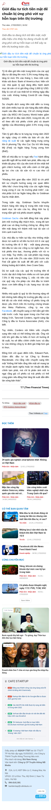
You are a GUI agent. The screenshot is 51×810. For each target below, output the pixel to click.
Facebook (7, 311)
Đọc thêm (8, 423)
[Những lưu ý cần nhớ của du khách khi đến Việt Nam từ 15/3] (10, 533)
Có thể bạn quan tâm (15, 509)
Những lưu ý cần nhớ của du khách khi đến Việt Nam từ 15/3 (33, 532)
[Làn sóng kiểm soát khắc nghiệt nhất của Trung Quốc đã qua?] (38, 478)
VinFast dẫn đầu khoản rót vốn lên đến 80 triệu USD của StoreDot (26, 715)
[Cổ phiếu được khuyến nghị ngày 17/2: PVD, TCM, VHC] (10, 588)
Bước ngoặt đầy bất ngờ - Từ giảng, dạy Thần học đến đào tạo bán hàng (24, 636)
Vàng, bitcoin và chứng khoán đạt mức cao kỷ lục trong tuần (32, 569)
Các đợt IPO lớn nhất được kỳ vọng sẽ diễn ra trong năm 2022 (26, 706)
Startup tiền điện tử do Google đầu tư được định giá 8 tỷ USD (27, 697)
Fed (36, 156)
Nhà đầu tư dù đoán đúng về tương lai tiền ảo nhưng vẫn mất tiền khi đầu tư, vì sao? (33, 516)
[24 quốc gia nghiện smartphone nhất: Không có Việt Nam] (25, 443)
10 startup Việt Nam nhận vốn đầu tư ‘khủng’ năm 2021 (24, 732)
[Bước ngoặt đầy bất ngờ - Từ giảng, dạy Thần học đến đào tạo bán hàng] (25, 622)
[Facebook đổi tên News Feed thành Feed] (10, 550)
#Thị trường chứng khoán (15, 407)
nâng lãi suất (9, 141)
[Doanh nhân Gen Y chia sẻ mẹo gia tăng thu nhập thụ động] (25, 657)
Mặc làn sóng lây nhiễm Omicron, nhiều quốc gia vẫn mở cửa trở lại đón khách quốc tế (13, 493)
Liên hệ (41, 791)
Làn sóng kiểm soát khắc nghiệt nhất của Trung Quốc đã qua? (37, 490)
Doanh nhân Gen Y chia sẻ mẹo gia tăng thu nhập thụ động (25, 671)
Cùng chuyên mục (13, 560)
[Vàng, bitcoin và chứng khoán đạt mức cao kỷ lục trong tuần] (10, 569)
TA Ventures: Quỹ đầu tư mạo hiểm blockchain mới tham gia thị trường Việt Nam (25, 723)
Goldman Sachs (10, 218)
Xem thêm (25, 600)
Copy (46, 413)
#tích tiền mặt (19, 403)
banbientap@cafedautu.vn (20, 786)
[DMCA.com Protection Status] (40, 796)
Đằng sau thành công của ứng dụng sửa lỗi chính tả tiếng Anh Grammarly (27, 689)
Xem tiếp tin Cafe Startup (25, 739)
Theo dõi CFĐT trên (10, 29)
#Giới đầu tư (34, 403)
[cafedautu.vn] (25, 3)
